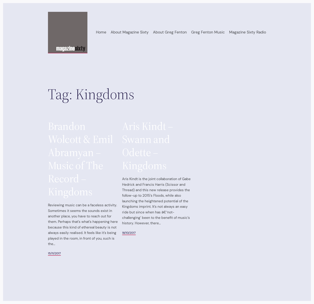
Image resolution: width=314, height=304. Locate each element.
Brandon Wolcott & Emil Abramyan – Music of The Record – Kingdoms (80, 159)
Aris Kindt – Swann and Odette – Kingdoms (147, 146)
